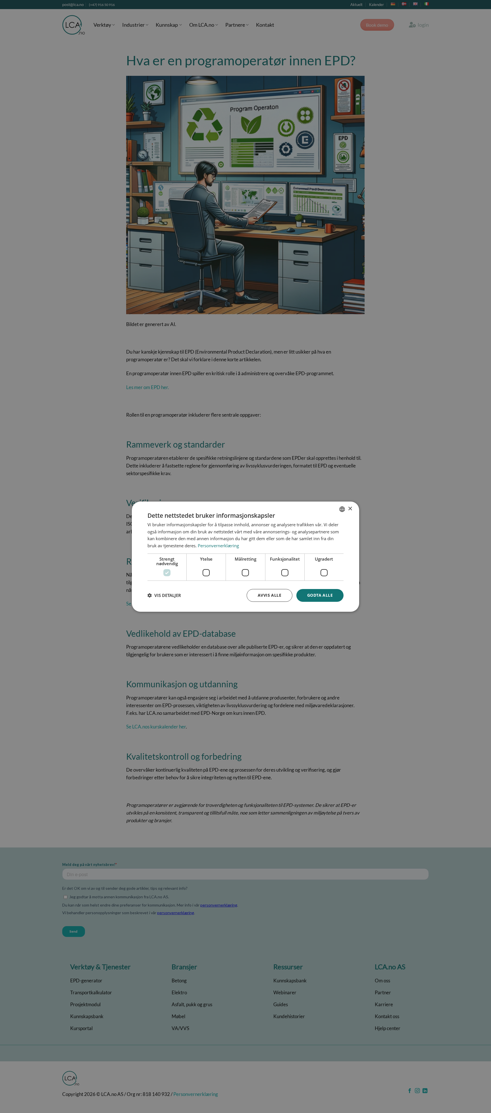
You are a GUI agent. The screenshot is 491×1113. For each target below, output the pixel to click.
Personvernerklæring (218, 545)
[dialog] (245, 556)
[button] (164, 595)
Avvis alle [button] (269, 595)
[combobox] (342, 509)
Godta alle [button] (320, 595)
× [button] (350, 509)
